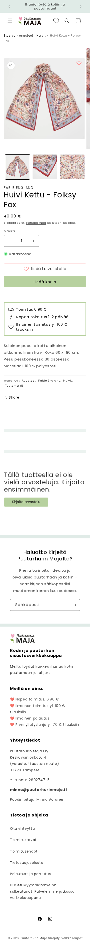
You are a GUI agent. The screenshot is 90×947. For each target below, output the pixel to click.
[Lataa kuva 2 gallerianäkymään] (45, 166)
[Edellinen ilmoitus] (9, 6)
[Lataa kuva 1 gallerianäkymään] (17, 166)
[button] (10, 20)
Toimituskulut (36, 223)
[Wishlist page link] (56, 21)
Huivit (41, 35)
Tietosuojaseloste (26, 862)
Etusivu (10, 35)
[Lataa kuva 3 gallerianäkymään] (72, 166)
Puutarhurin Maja (33, 938)
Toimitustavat (23, 839)
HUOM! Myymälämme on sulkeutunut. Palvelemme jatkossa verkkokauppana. (42, 891)
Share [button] (14, 397)
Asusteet (26, 35)
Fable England (19, 188)
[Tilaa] (74, 605)
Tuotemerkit (14, 386)
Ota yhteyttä (22, 828)
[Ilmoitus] (80, 6)
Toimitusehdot (24, 851)
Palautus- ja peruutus (30, 873)
